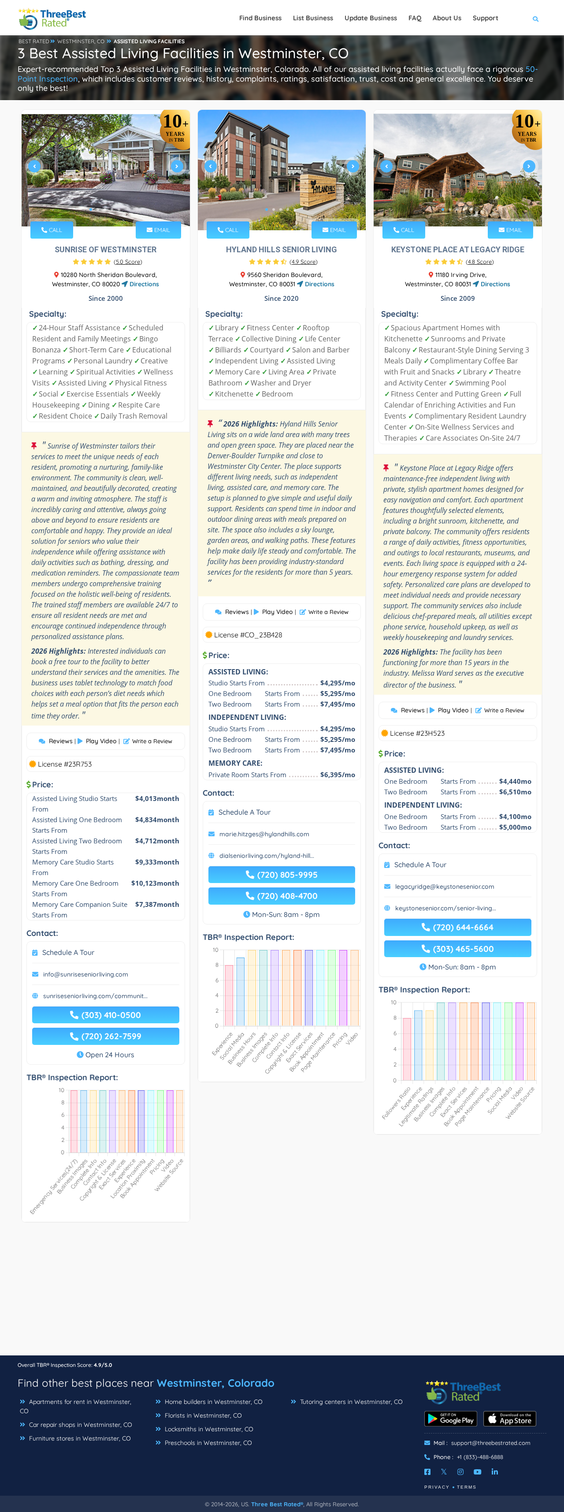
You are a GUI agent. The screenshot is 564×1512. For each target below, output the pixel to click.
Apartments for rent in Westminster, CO (75, 1406)
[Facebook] (427, 1472)
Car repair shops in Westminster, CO (79, 1425)
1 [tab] (90, 209)
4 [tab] (112, 209)
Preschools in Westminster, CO (207, 1443)
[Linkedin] (495, 1472)
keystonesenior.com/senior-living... (445, 908)
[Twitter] (444, 1472)
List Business (313, 18)
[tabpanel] (106, 170)
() (128, 261)
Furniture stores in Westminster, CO (79, 1438)
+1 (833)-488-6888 (480, 1456)
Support (485, 18)
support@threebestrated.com (491, 1442)
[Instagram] (460, 1472)
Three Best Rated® (277, 1504)
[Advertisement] (282, 1293)
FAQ (414, 18)
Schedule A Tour (68, 952)
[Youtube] (478, 1472)
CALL (54, 229)
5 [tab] (119, 209)
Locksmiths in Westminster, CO (208, 1429)
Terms (467, 1487)
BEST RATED (34, 41)
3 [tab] (105, 209)
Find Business (260, 18)
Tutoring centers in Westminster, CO (350, 1402)
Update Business (371, 18)
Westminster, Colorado (216, 1382)
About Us (447, 18)
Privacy (437, 1487)
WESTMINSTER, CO (80, 41)
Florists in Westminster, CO (202, 1415)
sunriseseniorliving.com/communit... (95, 996)
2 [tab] (97, 209)
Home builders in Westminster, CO (213, 1402)
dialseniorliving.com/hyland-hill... (266, 856)
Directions (143, 284)
